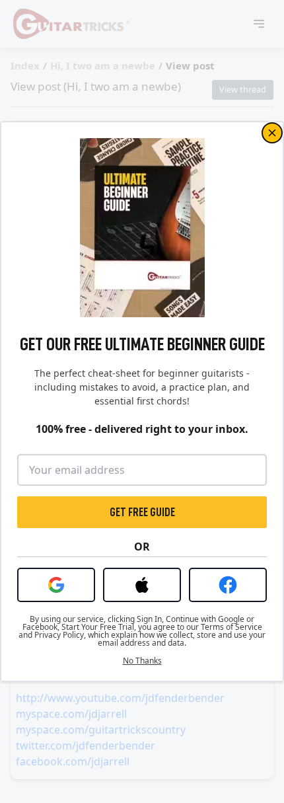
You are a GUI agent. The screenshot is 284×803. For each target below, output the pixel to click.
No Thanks (142, 661)
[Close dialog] (272, 133)
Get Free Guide (142, 512)
